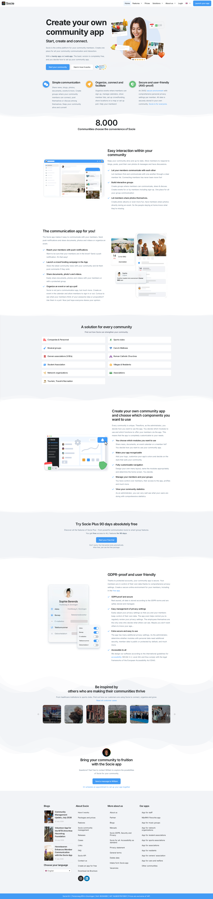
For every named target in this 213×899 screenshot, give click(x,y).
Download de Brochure (87, 871)
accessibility (116, 657)
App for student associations (154, 835)
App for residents (149, 850)
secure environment (155, 91)
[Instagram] (81, 878)
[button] (38, 714)
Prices (147, 3)
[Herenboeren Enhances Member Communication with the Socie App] (48, 853)
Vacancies (114, 868)
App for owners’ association (153, 855)
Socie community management (85, 829)
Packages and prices (86, 817)
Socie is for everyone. (158, 104)
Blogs (112, 823)
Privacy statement (117, 847)
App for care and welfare (152, 861)
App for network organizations (149, 829)
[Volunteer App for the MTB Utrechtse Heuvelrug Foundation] (48, 834)
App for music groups (151, 823)
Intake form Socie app (119, 863)
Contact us (82, 861)
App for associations (150, 845)
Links (80, 845)
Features (136, 3)
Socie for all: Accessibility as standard (122, 841)
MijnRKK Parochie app (151, 817)
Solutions (157, 3)
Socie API (82, 855)
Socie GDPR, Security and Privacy (120, 834)
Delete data (114, 858)
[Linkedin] (87, 878)
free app (116, 590)
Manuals (113, 828)
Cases (80, 840)
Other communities (149, 866)
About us (169, 3)
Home (127, 3)
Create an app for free (87, 866)
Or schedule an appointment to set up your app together (106, 787)
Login (180, 3)
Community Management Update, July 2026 (63, 815)
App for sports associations (153, 840)
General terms (115, 853)
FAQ (79, 850)
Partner (113, 817)
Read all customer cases (106, 700)
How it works (83, 812)
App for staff (147, 812)
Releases (81, 835)
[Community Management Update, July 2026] (48, 816)
